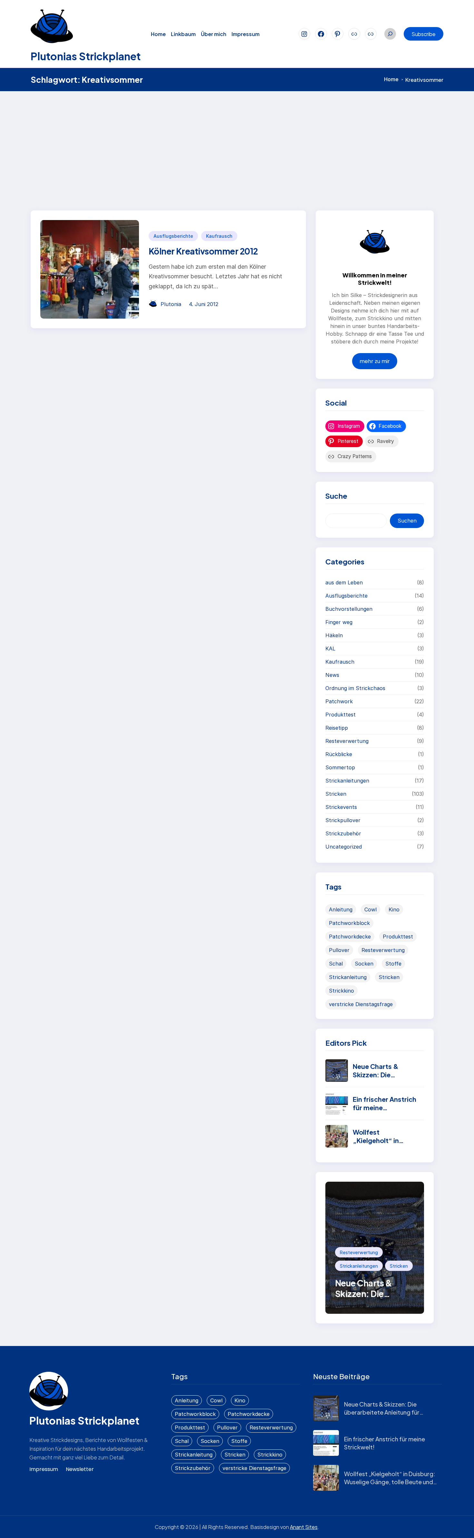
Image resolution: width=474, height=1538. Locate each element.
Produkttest (340, 714)
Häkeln (334, 635)
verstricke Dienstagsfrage (361, 1004)
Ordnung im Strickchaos (355, 688)
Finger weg (338, 622)
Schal (336, 963)
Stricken (335, 794)
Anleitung (340, 909)
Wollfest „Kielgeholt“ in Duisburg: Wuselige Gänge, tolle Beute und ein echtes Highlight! (389, 1482)
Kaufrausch (219, 236)
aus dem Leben (344, 582)
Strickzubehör (343, 833)
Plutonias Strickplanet (86, 56)
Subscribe (423, 34)
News (332, 675)
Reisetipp (336, 728)
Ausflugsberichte (173, 236)
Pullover (339, 950)
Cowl (370, 909)
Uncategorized (343, 846)
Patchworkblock (349, 923)
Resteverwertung (347, 741)
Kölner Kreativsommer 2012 (203, 251)
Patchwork (339, 701)
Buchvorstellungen (348, 609)
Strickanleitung (348, 977)
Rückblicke (338, 754)
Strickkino (341, 990)
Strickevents (341, 807)
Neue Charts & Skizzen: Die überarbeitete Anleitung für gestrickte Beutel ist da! (382, 1412)
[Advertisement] (237, 139)
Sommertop (340, 767)
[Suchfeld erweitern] (390, 34)
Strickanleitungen (347, 780)
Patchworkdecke (350, 936)
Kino (394, 909)
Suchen (407, 520)
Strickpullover (342, 820)
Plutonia (171, 304)
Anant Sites (304, 1527)
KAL (330, 648)
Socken (364, 963)
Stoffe (393, 963)
